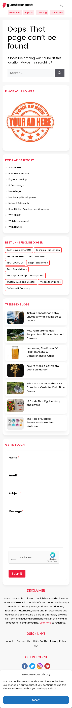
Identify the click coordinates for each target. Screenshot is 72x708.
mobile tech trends (50, 281)
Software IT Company (18, 288)
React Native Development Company (29, 209)
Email (14, 475)
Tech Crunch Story (17, 269)
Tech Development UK (19, 250)
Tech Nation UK (37, 256)
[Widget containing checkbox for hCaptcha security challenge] (34, 557)
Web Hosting (15, 227)
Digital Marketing (18, 179)
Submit (17, 574)
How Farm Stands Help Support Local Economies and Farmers (45, 334)
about (9, 641)
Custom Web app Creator (21, 281)
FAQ (36, 646)
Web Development (19, 221)
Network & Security (19, 203)
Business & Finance (19, 173)
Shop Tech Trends (38, 262)
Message (16, 511)
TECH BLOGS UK (15, 262)
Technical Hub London (48, 250)
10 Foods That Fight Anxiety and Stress (43, 403)
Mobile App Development (22, 197)
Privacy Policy (58, 641)
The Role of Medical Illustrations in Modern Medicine (40, 422)
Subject (15, 493)
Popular (29, 12)
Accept (36, 700)
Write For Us (40, 641)
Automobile (15, 167)
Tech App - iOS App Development (25, 275)
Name (14, 457)
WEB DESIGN (15, 215)
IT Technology (16, 185)
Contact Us (23, 641)
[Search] (59, 73)
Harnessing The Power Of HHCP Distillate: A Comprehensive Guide (42, 352)
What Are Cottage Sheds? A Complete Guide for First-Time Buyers (46, 387)
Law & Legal (15, 191)
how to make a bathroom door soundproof (43, 367)
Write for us (57, 12)
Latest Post (14, 12)
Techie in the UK (15, 256)
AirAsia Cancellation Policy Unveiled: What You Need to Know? (44, 316)
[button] (60, 5)
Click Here (45, 622)
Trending (42, 12)
